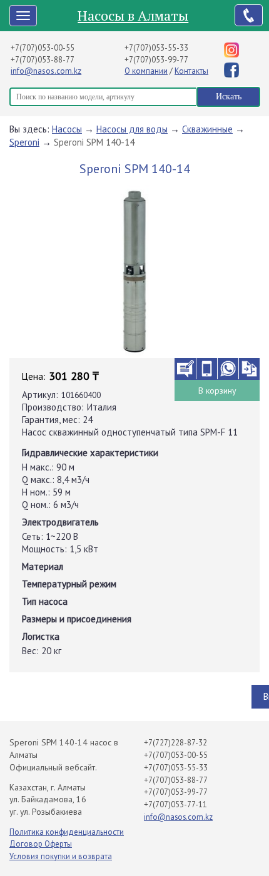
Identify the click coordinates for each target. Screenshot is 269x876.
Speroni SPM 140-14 (94, 142)
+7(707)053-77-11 (175, 804)
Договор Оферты (40, 844)
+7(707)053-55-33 (156, 47)
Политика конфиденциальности (66, 832)
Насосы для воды (132, 129)
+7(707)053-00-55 (42, 47)
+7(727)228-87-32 (175, 742)
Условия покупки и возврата (60, 856)
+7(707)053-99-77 (156, 59)
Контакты (191, 71)
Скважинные (207, 129)
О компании (146, 71)
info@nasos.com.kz (46, 71)
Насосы (67, 129)
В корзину (217, 390)
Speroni (24, 142)
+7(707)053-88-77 (42, 59)
